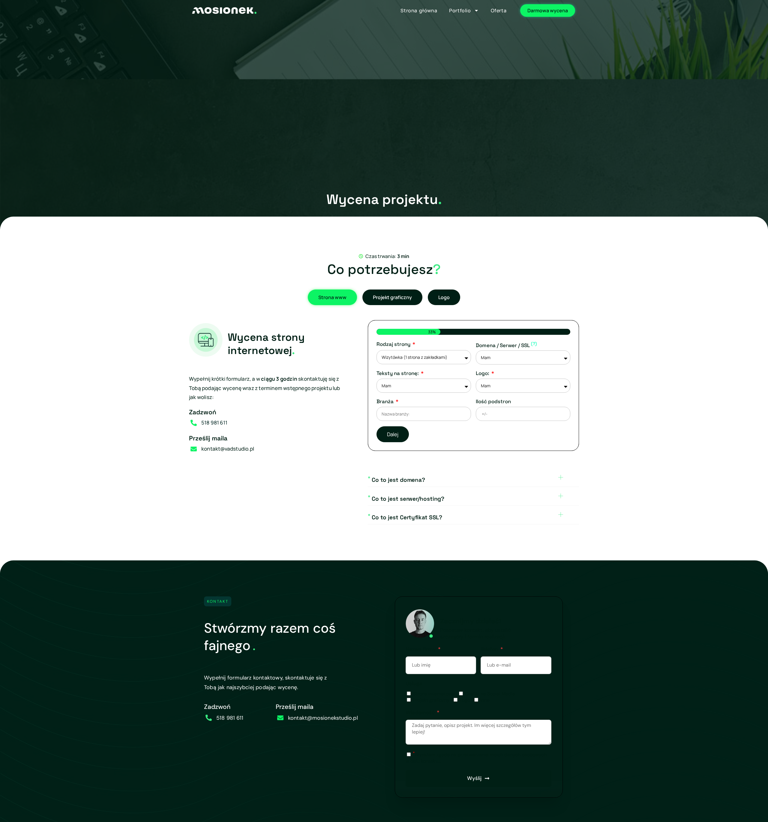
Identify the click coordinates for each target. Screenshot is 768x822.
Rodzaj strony (394, 344)
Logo (465, 700)
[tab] (332, 297)
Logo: (483, 373)
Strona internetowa (434, 694)
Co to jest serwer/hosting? (406, 498)
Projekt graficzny (431, 700)
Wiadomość (421, 712)
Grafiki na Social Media (490, 694)
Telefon (490, 649)
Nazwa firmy (421, 649)
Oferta (499, 10)
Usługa (414, 683)
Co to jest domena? (396, 480)
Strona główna (418, 10)
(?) (534, 343)
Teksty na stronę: (398, 373)
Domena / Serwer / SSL (506, 345)
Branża (385, 401)
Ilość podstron (493, 401)
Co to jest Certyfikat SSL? (405, 517)
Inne (485, 700)
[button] (473, 481)
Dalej (392, 434)
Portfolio (460, 10)
